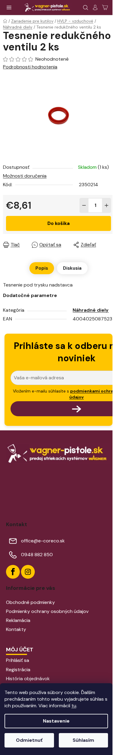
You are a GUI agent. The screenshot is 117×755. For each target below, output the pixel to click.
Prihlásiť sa (17, 660)
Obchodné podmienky (30, 602)
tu (73, 705)
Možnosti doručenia (24, 176)
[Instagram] (28, 572)
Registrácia (18, 669)
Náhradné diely (91, 310)
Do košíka (58, 223)
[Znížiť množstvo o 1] (84, 205)
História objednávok (28, 678)
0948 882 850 (37, 554)
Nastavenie (56, 721)
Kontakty (16, 629)
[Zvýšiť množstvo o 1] (106, 205)
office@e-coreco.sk (43, 541)
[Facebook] (13, 572)
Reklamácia (18, 620)
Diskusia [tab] (72, 268)
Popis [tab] (41, 268)
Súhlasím (83, 740)
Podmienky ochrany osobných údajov (47, 611)
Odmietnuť (29, 740)
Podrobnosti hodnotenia (30, 67)
